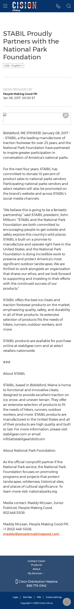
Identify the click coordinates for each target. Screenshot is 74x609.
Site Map (27, 597)
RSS (39, 597)
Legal (15, 597)
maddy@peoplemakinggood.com (31, 534)
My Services (35, 573)
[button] (58, 6)
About (36, 569)
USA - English (12, 65)
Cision (42, 603)
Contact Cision (36, 561)
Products (36, 564)
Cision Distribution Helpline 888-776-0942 (38, 584)
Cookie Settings (54, 597)
